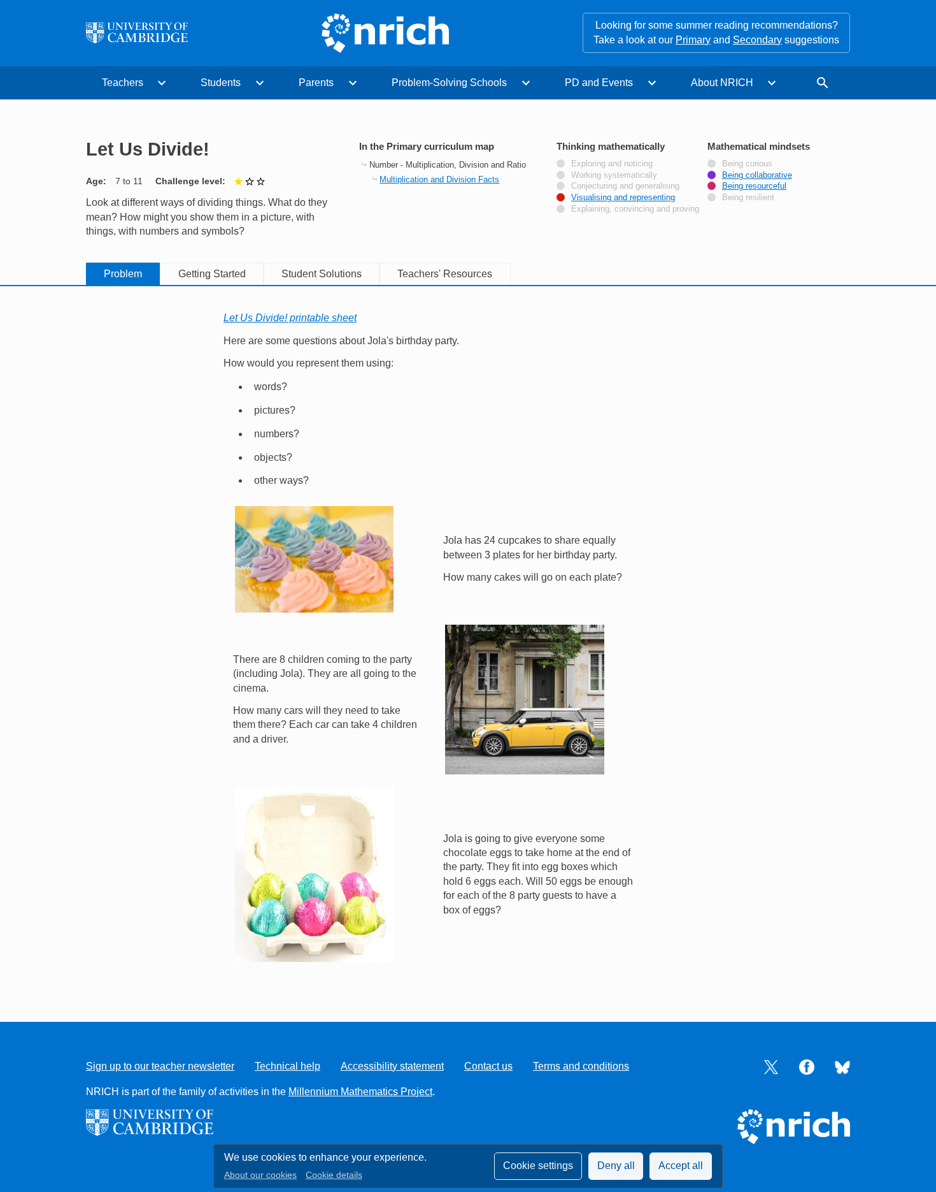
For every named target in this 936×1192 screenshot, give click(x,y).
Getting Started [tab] (212, 273)
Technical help (287, 1066)
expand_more (161, 83)
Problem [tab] (123, 273)
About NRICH (722, 82)
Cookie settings (538, 1165)
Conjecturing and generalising (625, 186)
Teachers (122, 82)
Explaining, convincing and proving (635, 209)
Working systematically (614, 175)
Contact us (488, 1066)
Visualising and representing (623, 197)
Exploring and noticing (612, 163)
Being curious (747, 163)
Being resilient (748, 197)
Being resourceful (754, 186)
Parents (316, 82)
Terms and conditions (581, 1066)
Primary (693, 39)
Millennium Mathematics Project (360, 1091)
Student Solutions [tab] (321, 273)
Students (221, 82)
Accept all (680, 1165)
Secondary (757, 39)
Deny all (616, 1165)
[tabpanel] (468, 639)
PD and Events (599, 82)
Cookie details (334, 1175)
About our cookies (260, 1175)
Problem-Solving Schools (449, 82)
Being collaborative (757, 175)
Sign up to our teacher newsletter (160, 1066)
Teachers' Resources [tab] (444, 273)
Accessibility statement (392, 1066)
